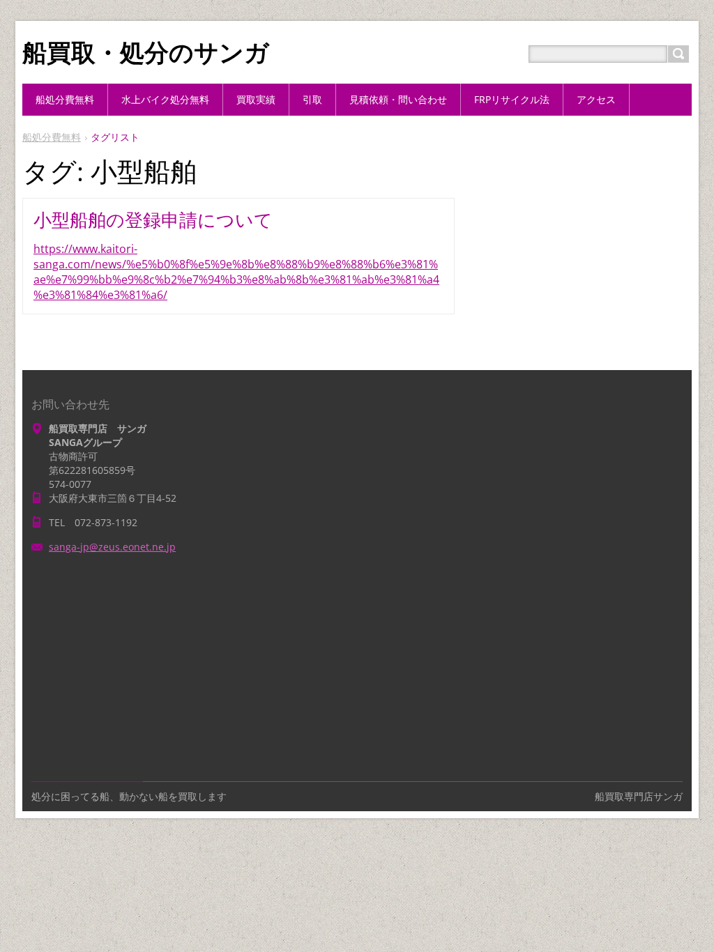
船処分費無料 (51, 137)
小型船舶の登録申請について (153, 219)
